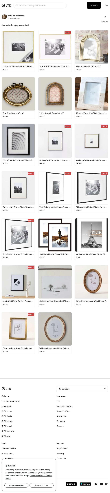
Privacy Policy (7, 453)
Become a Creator (65, 406)
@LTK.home (7, 411)
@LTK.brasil (7, 426)
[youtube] (101, 484)
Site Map (61, 453)
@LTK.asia (6, 436)
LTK (58, 401)
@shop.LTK (6, 406)
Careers (60, 426)
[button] (107, 5)
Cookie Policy (7, 458)
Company (61, 421)
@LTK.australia (8, 431)
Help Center (62, 448)
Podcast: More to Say (11, 401)
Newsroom (61, 416)
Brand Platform (63, 411)
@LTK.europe (7, 421)
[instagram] (106, 484)
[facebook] (96, 484)
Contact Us (61, 458)
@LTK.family (7, 416)
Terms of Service (9, 448)
